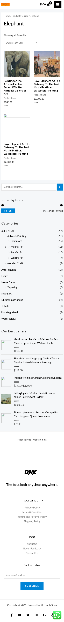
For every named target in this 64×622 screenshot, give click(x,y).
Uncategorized (9, 312)
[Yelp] (52, 615)
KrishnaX (6, 293)
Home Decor (8, 282)
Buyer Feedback (32, 548)
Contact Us (32, 553)
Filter (8, 211)
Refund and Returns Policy (32, 516)
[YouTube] (19, 615)
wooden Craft (15, 263)
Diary (4, 276)
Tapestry (12, 287)
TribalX (5, 306)
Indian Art (16, 241)
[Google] (44, 615)
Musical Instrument (12, 299)
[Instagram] (36, 615)
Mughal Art (17, 246)
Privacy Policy (32, 507)
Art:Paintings (8, 269)
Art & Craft (7, 231)
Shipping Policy (32, 521)
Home (7, 16)
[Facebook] (11, 615)
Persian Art (17, 252)
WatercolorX (8, 318)
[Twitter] (28, 615)
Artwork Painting (16, 236)
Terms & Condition (32, 512)
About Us (32, 543)
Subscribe (32, 585)
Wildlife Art (17, 257)
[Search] (60, 187)
